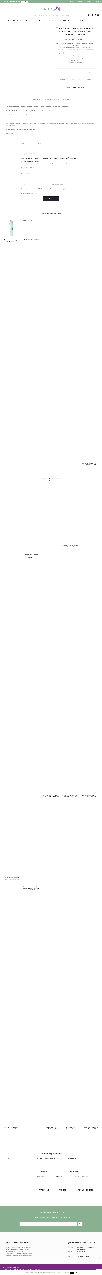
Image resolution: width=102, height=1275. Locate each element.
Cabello (22, 20)
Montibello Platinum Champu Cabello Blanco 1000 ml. (70, 546)
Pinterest (89, 79)
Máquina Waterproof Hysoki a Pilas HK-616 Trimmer (12, 240)
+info (76, 1273)
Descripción (37, 99)
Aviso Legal (37, 1269)
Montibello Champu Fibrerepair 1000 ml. (51, 479)
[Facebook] (98, 1267)
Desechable (55, 15)
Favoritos (80, 1)
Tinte (40, 20)
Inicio (34, 15)
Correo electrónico (58, 184)
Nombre (23, 184)
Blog (97, 1)
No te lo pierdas (64, 15)
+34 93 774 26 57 (80, 1251)
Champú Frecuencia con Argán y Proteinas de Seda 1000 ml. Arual (31, 556)
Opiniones (65, 99)
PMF (10, 1269)
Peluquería (41, 15)
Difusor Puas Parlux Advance (31, 239)
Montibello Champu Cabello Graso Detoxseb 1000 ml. (12, 878)
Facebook (72, 79)
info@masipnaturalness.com (83, 1254)
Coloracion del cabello (31, 20)
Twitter (80, 79)
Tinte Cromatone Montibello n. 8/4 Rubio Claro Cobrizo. (70, 795)
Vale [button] (72, 1273)
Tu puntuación (25, 168)
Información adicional (51, 99)
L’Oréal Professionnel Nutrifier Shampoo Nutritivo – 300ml (90, 1128)
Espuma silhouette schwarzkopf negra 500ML (51, 1128)
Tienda (9, 20)
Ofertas (71, 1)
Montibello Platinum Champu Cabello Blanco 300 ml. (90, 463)
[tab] (37, 99)
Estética (48, 15)
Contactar (89, 1)
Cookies (30, 1269)
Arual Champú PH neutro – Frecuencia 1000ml (11, 1128)
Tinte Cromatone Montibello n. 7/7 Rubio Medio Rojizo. (90, 795)
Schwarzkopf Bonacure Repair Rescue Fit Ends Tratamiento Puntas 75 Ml (31, 888)
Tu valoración (25, 173)
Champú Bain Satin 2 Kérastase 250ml (70, 1128)
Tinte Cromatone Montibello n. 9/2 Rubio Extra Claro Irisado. (51, 795)
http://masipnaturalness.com (83, 1256)
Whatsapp (62, 79)
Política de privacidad (19, 1269)
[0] (96, 15)
